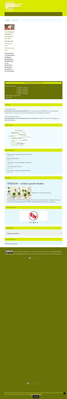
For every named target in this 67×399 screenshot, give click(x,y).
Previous (21, 215)
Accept (36, 396)
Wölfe (6, 50)
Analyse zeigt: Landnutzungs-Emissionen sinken (19, 154)
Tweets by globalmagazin (11, 243)
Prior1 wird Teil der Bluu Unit (14, 166)
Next (45, 215)
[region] (33, 216)
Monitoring (11, 48)
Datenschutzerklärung (36, 394)
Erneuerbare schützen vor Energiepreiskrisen (18, 170)
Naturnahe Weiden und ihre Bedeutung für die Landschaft (21, 118)
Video (6, 45)
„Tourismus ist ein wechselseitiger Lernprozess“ (19, 162)
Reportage (9, 43)
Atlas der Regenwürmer (13, 158)
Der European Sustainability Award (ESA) (16, 111)
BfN (7, 48)
